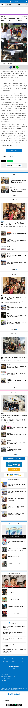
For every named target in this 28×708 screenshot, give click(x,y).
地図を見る (14, 150)
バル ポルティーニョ (7, 156)
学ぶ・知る (25, 4)
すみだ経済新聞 (14, 2)
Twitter (14, 669)
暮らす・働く (20, 4)
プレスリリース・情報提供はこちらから (9, 676)
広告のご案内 (4, 681)
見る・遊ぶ (11, 4)
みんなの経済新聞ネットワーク (14, 694)
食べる (7, 4)
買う (15, 4)
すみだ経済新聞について (6, 674)
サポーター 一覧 (14, 469)
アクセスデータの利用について (7, 678)
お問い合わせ (4, 680)
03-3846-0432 (18, 73)
